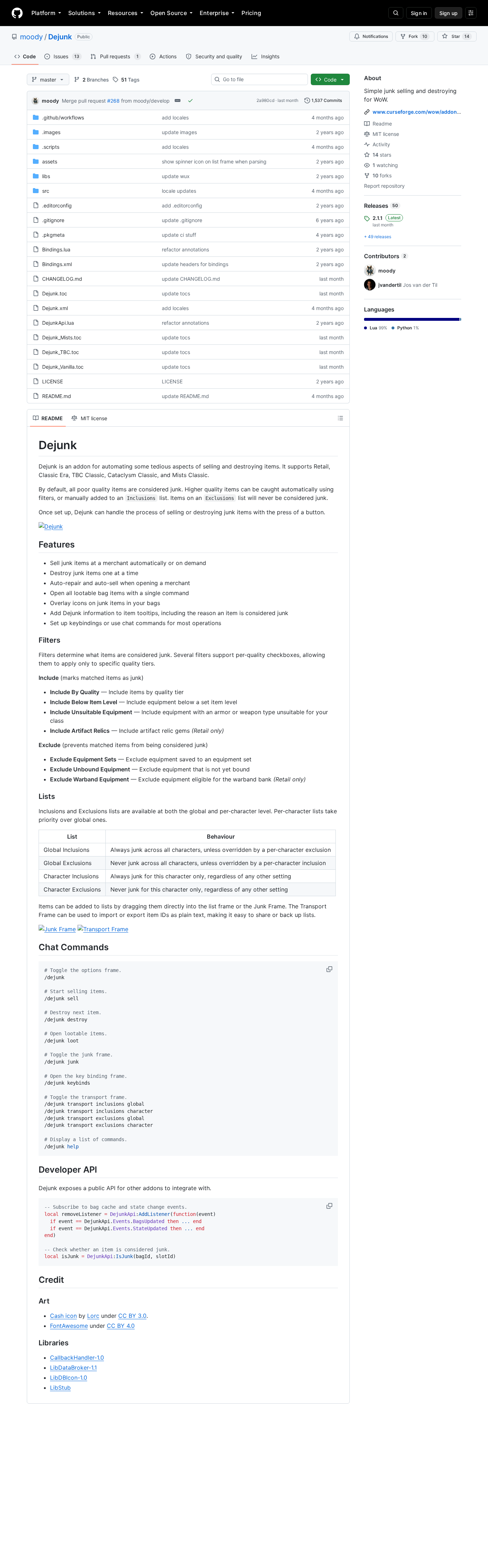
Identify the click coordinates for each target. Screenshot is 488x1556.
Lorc (93, 1315)
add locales (175, 117)
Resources (123, 12)
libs (46, 176)
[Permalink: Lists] (34, 796)
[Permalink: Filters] (34, 640)
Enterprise (214, 12)
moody (31, 37)
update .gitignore (182, 220)
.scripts (50, 147)
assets (49, 161)
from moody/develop (145, 101)
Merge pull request (84, 101)
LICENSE (52, 381)
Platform (43, 12)
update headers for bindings (195, 264)
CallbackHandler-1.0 (77, 1357)
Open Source (168, 12)
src (45, 191)
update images (179, 132)
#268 (113, 101)
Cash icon (63, 1315)
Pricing (251, 12)
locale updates (179, 191)
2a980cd (265, 100)
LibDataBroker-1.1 (73, 1367)
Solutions (81, 12)
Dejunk (60, 37)
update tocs (176, 293)
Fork (418, 36)
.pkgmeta (53, 235)
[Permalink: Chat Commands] (34, 947)
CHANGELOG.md (62, 279)
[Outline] (340, 418)
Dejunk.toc (54, 293)
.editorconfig (57, 205)
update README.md (185, 396)
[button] (330, 969)
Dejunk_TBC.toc (60, 352)
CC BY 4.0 (121, 1325)
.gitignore (53, 220)
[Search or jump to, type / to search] (395, 13)
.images (51, 132)
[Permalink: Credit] (34, 1280)
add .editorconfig (182, 205)
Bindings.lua (56, 249)
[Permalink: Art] (34, 1301)
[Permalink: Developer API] (34, 1170)
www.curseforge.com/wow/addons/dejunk (425, 112)
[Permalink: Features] (34, 544)
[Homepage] (17, 13)
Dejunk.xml (55, 308)
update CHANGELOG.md (191, 279)
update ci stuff (179, 235)
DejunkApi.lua (58, 323)
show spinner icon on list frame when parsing (214, 161)
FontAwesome (69, 1325)
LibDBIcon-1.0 (68, 1377)
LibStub (60, 1387)
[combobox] (262, 79)
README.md (56, 396)
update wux (176, 176)
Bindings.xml (57, 264)
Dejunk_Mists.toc (61, 337)
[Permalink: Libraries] (34, 1343)
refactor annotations (185, 249)
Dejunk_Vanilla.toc (63, 367)
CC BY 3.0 (132, 1315)
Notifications (375, 36)
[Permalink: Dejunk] (34, 445)
